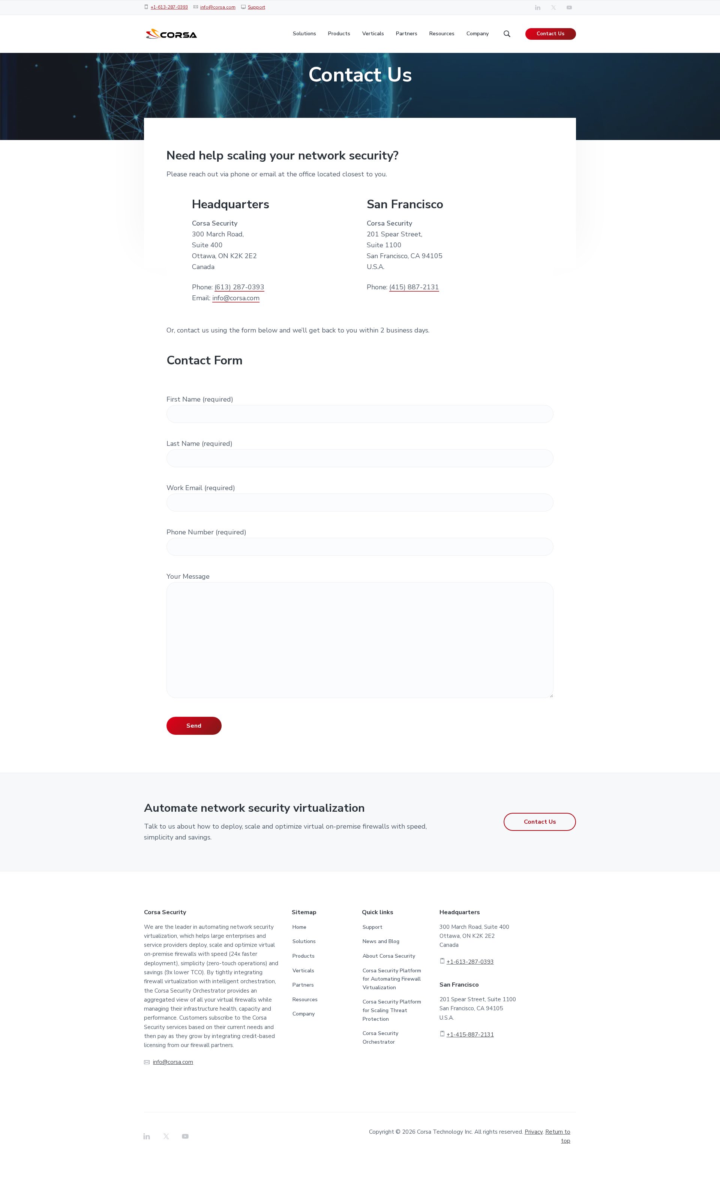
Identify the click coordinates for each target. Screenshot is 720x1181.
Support (256, 7)
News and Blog (381, 941)
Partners (303, 984)
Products (303, 956)
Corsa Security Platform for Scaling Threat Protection (392, 1010)
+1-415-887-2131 (470, 1034)
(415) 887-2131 (414, 287)
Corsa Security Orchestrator (380, 1038)
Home (299, 927)
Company (303, 1013)
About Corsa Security (389, 956)
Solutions (304, 941)
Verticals (303, 970)
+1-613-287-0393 (169, 7)
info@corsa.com (218, 7)
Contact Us (550, 33)
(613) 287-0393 (239, 287)
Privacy (534, 1132)
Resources (305, 999)
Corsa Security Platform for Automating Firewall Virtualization (392, 979)
